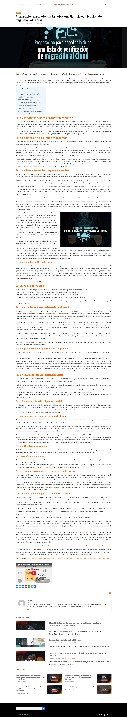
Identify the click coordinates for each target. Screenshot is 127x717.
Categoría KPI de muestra (24, 99)
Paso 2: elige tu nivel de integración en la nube (29, 94)
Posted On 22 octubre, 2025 (55, 642)
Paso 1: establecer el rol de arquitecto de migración (30, 93)
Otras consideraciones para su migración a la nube (30, 113)
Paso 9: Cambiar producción (25, 108)
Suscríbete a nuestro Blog (34, 4)
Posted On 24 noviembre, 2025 (56, 628)
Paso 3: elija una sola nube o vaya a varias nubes (29, 96)
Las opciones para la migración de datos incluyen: (31, 106)
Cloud (18, 12)
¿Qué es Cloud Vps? (103, 558)
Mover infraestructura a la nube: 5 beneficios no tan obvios (45, 558)
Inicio (17, 4)
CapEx (95, 532)
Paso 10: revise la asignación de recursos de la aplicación (31, 111)
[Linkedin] (101, 715)
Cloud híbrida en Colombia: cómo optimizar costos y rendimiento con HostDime (75, 624)
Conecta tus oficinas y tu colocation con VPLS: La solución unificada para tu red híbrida (30, 689)
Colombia (68, 628)
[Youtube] (104, 715)
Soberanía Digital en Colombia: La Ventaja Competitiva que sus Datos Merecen (78, 677)
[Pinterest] (99, 715)
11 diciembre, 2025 (70, 681)
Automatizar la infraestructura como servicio (80, 558)
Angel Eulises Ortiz (35, 23)
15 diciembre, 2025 (20, 681)
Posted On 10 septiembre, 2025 (56, 658)
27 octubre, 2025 (70, 689)
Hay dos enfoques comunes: (27, 110)
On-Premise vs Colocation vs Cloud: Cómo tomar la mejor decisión (77, 654)
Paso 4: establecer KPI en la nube (26, 97)
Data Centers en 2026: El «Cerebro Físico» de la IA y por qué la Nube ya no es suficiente (30, 677)
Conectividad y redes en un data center (80, 687)
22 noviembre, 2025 (20, 693)
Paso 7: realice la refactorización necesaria (28, 103)
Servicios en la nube (22, 561)
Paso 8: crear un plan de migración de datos (28, 105)
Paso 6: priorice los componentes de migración (29, 102)
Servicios (22, 4)
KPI (43, 266)
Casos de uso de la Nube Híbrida (65, 640)
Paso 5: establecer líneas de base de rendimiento (30, 100)
